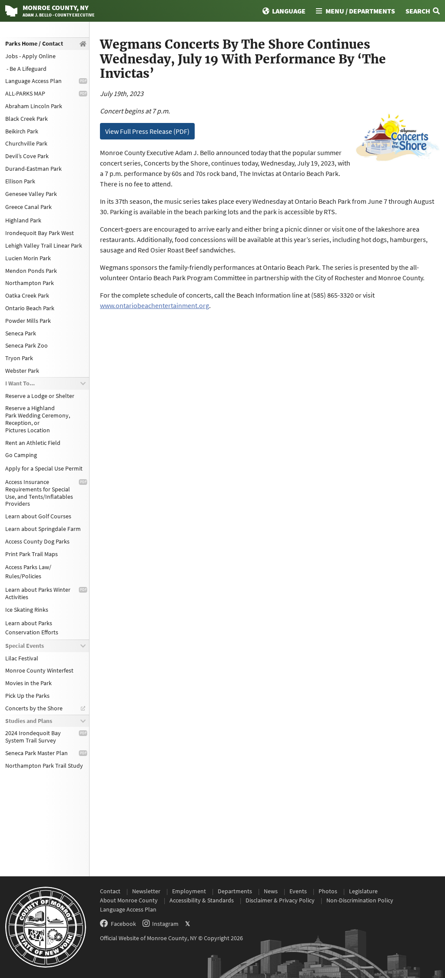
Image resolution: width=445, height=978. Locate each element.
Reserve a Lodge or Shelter (39, 396)
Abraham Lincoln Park (33, 106)
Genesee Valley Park (31, 194)
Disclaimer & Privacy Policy (280, 900)
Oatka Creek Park (27, 295)
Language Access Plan (33, 81)
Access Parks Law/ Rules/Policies (28, 571)
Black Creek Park (26, 119)
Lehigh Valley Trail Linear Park (43, 245)
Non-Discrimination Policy (359, 900)
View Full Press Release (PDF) (147, 131)
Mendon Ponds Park (31, 271)
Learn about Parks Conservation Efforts (31, 627)
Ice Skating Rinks (26, 609)
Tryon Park (19, 358)
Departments (235, 891)
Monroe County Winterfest (39, 670)
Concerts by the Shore (34, 708)
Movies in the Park (28, 683)
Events (298, 891)
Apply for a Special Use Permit (44, 468)
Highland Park (23, 220)
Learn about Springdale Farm (43, 529)
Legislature (363, 891)
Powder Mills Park (28, 321)
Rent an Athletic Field (32, 443)
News (271, 891)
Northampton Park (29, 283)
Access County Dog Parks (37, 541)
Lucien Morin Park (28, 258)
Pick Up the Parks (27, 696)
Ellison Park (20, 181)
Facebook (123, 924)
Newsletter (146, 891)
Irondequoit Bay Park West (39, 233)
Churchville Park (26, 143)
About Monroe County (129, 900)
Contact (110, 891)
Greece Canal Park (28, 207)
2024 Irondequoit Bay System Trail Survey (33, 736)
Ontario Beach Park (29, 308)
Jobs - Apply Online (30, 56)
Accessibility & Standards (201, 900)
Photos (328, 891)
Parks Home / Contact (34, 43)
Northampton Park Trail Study (44, 765)
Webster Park (22, 371)
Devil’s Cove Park (27, 156)
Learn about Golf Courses (38, 516)
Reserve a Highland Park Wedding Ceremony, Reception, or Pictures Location (37, 419)
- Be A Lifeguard (25, 69)
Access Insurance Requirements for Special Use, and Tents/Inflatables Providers (39, 492)
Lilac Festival (21, 658)
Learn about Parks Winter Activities (37, 593)
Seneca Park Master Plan (36, 753)
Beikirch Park (21, 131)
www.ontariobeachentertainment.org (154, 305)
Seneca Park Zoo (26, 345)
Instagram (165, 924)
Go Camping (21, 455)
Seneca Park (20, 333)
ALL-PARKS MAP (25, 93)
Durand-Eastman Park (33, 168)
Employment (189, 891)
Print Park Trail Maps (31, 554)
